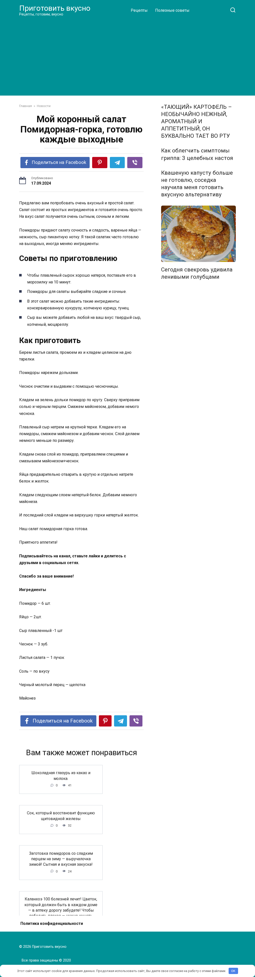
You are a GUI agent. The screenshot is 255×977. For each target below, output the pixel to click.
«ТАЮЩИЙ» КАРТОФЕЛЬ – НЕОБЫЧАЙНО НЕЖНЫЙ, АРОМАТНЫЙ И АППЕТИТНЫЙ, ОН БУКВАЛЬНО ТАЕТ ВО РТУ (196, 121)
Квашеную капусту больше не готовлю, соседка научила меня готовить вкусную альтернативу (197, 183)
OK (233, 971)
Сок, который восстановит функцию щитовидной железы (61, 816)
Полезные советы (172, 10)
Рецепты (139, 10)
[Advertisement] (127, 56)
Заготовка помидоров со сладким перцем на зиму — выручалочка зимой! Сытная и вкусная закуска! (61, 859)
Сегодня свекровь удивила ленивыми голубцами (197, 273)
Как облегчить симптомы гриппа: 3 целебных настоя (197, 154)
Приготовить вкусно (54, 8)
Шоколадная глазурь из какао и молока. (60, 775)
